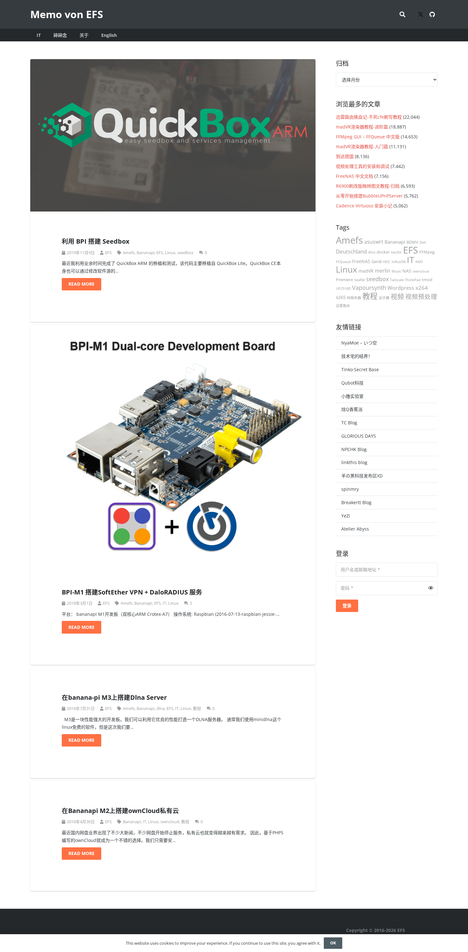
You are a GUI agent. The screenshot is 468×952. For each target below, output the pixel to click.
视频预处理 (421, 296)
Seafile (359, 280)
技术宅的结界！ (356, 356)
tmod (427, 279)
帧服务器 (354, 297)
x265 (341, 297)
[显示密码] (430, 588)
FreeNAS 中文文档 (354, 176)
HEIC (386, 262)
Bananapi (145, 252)
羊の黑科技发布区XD (362, 476)
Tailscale (397, 280)
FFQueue (343, 262)
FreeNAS (361, 261)
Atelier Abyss (355, 529)
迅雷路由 (343, 305)
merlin (382, 270)
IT (164, 603)
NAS (406, 271)
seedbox (185, 252)
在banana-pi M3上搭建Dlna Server (114, 697)
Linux (170, 252)
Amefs (129, 252)
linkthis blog (354, 462)
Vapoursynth (369, 287)
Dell (423, 242)
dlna (160, 708)
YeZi (345, 516)
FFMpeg (427, 252)
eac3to (396, 252)
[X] (420, 14)
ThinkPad (413, 280)
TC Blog (349, 423)
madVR (365, 271)
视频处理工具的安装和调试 (362, 166)
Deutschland (351, 251)
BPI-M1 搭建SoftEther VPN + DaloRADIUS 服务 (132, 592)
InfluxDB (399, 262)
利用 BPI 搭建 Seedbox (96, 241)
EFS (108, 252)
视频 (397, 296)
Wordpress (400, 287)
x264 (421, 287)
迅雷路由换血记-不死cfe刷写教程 (369, 117)
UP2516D (343, 288)
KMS (419, 262)
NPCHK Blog (354, 449)
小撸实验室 (352, 396)
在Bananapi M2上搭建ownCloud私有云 (120, 810)
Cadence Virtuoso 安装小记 (364, 206)
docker (383, 252)
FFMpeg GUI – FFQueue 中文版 (368, 137)
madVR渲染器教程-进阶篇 (362, 127)
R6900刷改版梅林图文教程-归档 (368, 186)
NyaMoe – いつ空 (359, 343)
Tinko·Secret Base (360, 369)
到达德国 (345, 156)
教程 (197, 708)
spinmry (350, 489)
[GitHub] (432, 14)
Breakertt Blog (356, 502)
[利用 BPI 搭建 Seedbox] (173, 135)
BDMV (412, 242)
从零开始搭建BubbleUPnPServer (369, 196)
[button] (402, 14)
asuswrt (373, 241)
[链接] (392, 930)
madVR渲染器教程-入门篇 (362, 146)
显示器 (384, 297)
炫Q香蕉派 (352, 409)
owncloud (169, 821)
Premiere (344, 279)
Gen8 (376, 261)
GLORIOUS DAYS (358, 436)
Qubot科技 (352, 383)
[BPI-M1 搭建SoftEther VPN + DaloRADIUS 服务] (173, 443)
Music (396, 271)
